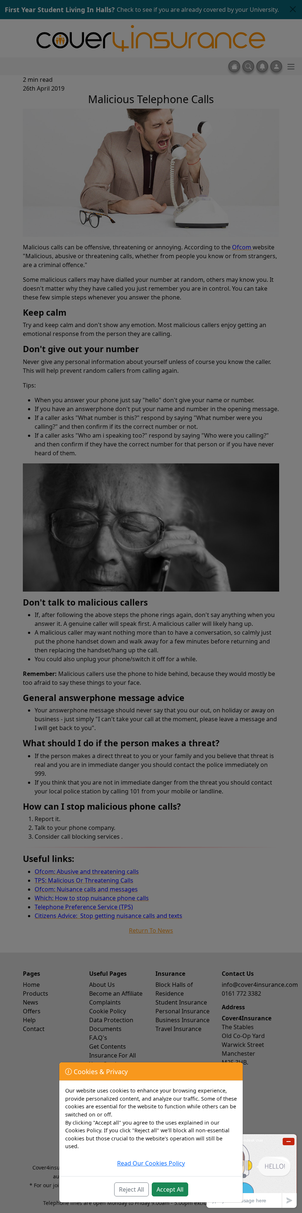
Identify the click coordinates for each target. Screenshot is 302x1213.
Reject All (131, 1189)
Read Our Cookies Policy (151, 1163)
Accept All (170, 1189)
